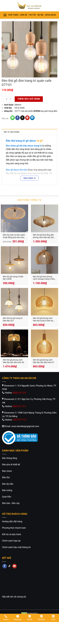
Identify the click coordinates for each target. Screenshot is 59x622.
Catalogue (50, 15)
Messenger (18, 619)
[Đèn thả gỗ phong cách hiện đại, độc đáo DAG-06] (14, 343)
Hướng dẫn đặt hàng (12, 521)
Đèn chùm (7, 471)
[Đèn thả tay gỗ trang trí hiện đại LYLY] (14, 302)
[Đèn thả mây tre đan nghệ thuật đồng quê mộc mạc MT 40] (14, 218)
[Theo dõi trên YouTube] (14, 566)
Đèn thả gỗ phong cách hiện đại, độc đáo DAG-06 (13, 361)
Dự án (40, 15)
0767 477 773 (19, 419)
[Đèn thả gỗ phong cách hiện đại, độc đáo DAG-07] (44, 343)
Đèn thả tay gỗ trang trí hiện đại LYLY (13, 319)
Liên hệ (23, 15)
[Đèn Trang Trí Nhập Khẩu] (29, 5)
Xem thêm (28, 178)
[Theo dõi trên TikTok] (9, 566)
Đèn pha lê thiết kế (11, 464)
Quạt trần (6, 496)
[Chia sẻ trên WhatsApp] (12, 117)
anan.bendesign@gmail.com (25, 426)
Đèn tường (7, 490)
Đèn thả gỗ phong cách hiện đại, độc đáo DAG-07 (43, 361)
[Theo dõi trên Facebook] (4, 566)
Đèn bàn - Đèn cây (11, 503)
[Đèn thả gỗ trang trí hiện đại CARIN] (14, 260)
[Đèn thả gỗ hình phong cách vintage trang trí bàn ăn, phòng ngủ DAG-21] (44, 260)
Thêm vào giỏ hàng (28, 99)
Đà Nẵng (41, 619)
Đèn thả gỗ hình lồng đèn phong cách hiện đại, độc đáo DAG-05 (43, 236)
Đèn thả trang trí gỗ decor (21, 140)
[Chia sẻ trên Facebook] (17, 117)
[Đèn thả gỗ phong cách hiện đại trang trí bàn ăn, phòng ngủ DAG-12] (44, 302)
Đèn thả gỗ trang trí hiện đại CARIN (13, 277)
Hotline (6, 619)
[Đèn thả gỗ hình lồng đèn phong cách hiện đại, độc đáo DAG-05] (44, 218)
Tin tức (32, 15)
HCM (53, 619)
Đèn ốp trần (7, 484)
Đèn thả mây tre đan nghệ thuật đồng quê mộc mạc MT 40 (14, 236)
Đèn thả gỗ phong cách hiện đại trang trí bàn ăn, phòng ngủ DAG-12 (43, 319)
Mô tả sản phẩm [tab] (11, 132)
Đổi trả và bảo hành (11, 534)
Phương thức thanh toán (14, 528)
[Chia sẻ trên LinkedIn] (32, 117)
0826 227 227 (19, 392)
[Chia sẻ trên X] (22, 117)
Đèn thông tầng (9, 458)
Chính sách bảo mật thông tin (16, 547)
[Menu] (5, 15)
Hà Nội (29, 619)
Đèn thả (6, 477)
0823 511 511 (19, 406)
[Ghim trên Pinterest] (27, 117)
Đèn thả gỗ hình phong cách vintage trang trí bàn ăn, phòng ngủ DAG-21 (44, 277)
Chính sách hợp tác (11, 540)
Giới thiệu (13, 15)
